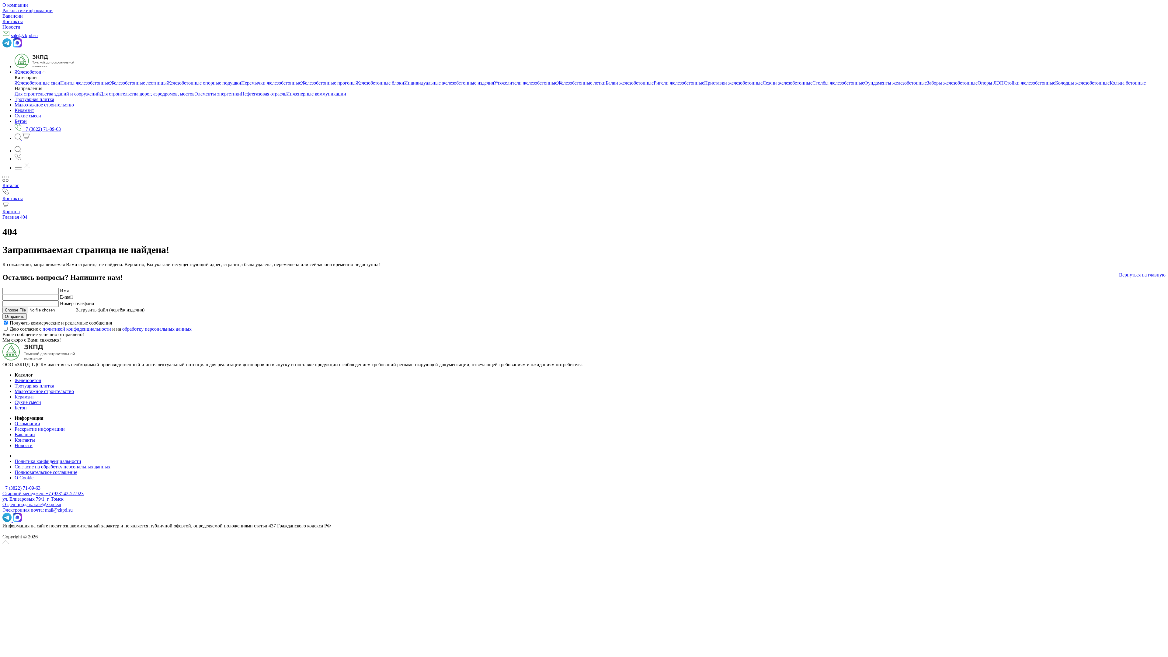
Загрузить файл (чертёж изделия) (110, 309)
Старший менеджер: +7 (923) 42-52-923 (43, 493)
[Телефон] (18, 158)
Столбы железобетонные (838, 82)
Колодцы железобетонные (1082, 82)
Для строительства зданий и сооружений (57, 93)
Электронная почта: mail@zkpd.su (37, 510)
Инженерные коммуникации (316, 93)
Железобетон (28, 380)
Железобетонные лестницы (138, 82)
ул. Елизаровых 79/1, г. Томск (33, 499)
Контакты (12, 21)
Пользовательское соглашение (46, 472)
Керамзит (24, 396)
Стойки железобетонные (1029, 82)
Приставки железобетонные (733, 82)
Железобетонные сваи (37, 82)
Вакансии (12, 16)
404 (23, 217)
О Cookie (24, 477)
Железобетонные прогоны (328, 82)
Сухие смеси (28, 402)
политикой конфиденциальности (77, 329)
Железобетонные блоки (380, 82)
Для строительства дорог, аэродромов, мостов (147, 93)
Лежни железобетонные (787, 82)
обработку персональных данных (157, 329)
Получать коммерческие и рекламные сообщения (61, 322)
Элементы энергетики (218, 93)
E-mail (66, 297)
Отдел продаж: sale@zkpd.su (31, 504)
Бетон (21, 407)
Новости (11, 27)
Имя (64, 290)
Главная (10, 217)
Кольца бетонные (1128, 82)
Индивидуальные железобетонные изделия (449, 82)
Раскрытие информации (27, 10)
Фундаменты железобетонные (895, 82)
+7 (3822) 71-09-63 (21, 488)
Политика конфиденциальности (48, 461)
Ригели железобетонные (679, 82)
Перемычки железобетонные (271, 82)
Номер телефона (77, 303)
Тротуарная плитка (34, 385)
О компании (15, 5)
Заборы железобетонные (952, 82)
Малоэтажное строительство (44, 391)
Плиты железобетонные (85, 82)
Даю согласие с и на (101, 329)
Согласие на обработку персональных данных (62, 466)
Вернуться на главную (1142, 274)
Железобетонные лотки (581, 82)
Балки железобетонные (630, 82)
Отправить (14, 316)
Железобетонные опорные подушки (204, 82)
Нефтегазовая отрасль (263, 93)
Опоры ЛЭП (991, 82)
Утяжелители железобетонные (525, 82)
